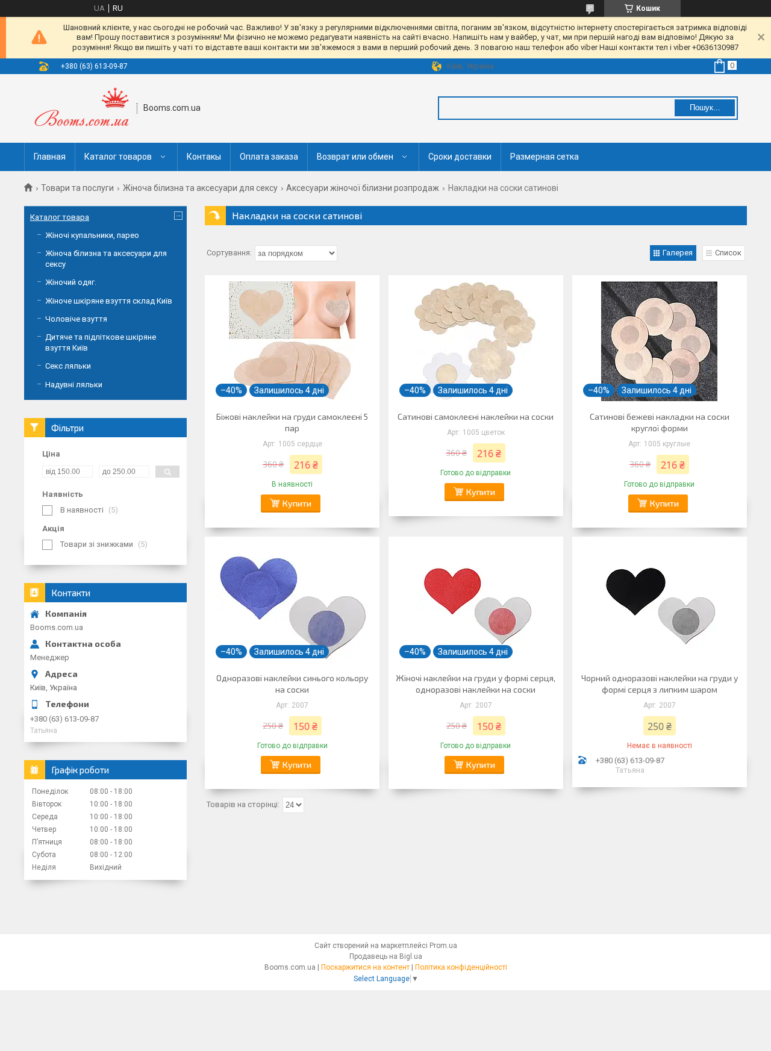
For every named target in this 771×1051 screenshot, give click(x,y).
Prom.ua (443, 945)
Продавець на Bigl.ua (385, 956)
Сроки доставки (460, 156)
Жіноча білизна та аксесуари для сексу (200, 188)
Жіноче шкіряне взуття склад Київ (108, 300)
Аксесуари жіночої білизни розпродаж (362, 188)
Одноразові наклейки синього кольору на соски (292, 683)
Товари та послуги (77, 188)
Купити (296, 503)
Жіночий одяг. (70, 282)
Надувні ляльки (73, 384)
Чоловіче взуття (76, 318)
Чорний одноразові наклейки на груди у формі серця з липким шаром (659, 683)
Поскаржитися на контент (365, 967)
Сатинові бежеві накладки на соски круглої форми (659, 422)
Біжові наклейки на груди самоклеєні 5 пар (292, 422)
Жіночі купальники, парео (92, 235)
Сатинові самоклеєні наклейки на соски (476, 416)
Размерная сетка (544, 156)
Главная (50, 156)
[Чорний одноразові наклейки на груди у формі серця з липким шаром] (659, 603)
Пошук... (705, 107)
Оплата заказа (269, 156)
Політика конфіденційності (461, 967)
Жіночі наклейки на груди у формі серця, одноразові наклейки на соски (475, 683)
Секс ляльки (68, 365)
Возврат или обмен (355, 156)
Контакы (204, 156)
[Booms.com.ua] (81, 108)
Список (728, 252)
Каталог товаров (118, 156)
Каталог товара (59, 217)
